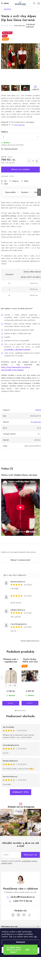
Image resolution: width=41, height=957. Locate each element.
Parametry (24, 192)
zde (35, 936)
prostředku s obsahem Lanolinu (17, 349)
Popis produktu (10, 192)
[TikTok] (29, 915)
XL (10, 685)
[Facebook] (13, 915)
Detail (10, 703)
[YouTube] (24, 915)
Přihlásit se (30, 855)
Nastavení (20, 942)
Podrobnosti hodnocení (30, 25)
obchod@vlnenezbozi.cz (22, 896)
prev (2, 677)
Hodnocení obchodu (20, 716)
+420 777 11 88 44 (22, 901)
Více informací (19, 125)
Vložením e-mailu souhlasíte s (19, 862)
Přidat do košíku (20, 169)
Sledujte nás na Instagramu (21, 807)
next (39, 677)
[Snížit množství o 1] (29, 161)
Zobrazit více (20, 792)
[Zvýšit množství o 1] (37, 161)
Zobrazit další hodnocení (29, 641)
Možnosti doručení (11, 149)
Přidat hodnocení (20, 560)
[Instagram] (18, 915)
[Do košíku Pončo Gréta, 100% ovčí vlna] (30, 703)
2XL (15, 685)
